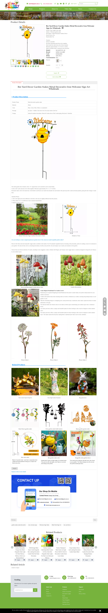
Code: (48, 54)
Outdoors (64, 589)
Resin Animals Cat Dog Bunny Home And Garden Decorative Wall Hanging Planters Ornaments (74, 552)
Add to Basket (55, 77)
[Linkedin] (58, 3)
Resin (63, 595)
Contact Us (92, 9)
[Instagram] (63, 3)
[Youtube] (60, 3)
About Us (55, 9)
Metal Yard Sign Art (56, 525)
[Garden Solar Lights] (83, 431)
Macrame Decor (66, 604)
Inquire (55, 73)
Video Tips (68, 9)
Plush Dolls (65, 598)
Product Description (16, 82)
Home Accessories (66, 591)
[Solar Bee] (54, 431)
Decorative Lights (66, 593)
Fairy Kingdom (66, 600)
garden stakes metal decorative (19, 525)
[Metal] (57, 60)
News (80, 9)
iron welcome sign (32, 525)
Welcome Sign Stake (44, 525)
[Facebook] (55, 3)
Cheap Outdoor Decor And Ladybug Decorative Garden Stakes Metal (61, 549)
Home (31, 9)
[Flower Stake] (25, 318)
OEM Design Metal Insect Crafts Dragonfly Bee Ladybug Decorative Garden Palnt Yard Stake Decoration (20, 552)
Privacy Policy (82, 593)
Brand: (48, 52)
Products (42, 9)
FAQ (80, 591)
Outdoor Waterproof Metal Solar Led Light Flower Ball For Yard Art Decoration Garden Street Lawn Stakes (47, 552)
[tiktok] (69, 3)
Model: (48, 50)
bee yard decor (67, 525)
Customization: (50, 57)
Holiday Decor (65, 602)
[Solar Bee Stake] (25, 431)
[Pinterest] (66, 3)
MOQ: (48, 55)
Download (81, 589)
